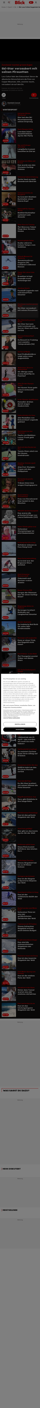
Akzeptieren (20, 729)
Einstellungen (20, 724)
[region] (20, 704)
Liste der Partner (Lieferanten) (11, 718)
